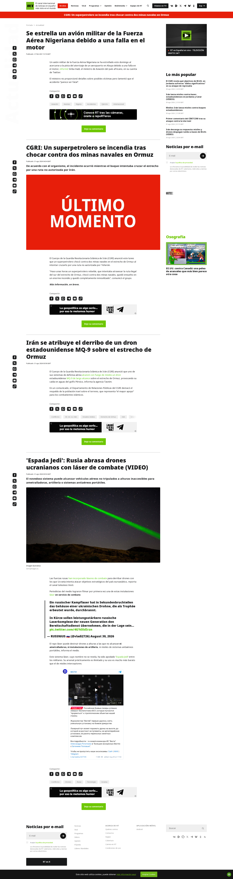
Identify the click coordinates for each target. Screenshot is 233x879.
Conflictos (55, 417)
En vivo (63, 5)
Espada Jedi (122, 656)
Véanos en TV (160, 5)
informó (64, 69)
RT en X (46, 861)
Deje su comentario (93, 128)
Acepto (181, 162)
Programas (94, 5)
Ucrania (104, 782)
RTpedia (77, 844)
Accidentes (91, 104)
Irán (123, 417)
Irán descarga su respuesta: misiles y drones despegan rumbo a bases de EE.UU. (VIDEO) (186, 132)
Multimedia (120, 5)
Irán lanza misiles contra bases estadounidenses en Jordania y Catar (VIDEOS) (184, 97)
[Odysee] (183, 837)
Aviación (54, 104)
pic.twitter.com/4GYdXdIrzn (71, 629)
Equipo (108, 837)
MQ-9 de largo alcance (78, 378)
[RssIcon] (205, 837)
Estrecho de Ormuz (108, 417)
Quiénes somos (111, 829)
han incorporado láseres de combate (87, 578)
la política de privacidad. (184, 162)
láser (52, 594)
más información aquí (126, 874)
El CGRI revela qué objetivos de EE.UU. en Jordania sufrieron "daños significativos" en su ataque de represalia (186, 83)
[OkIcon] (194, 6)
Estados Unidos (89, 417)
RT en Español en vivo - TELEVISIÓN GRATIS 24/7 (186, 52)
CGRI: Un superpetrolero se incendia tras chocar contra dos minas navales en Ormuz (116, 14)
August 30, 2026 (102, 636)
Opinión (108, 5)
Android (140, 829)
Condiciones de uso (113, 848)
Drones (68, 782)
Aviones (67, 104)
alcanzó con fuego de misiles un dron (101, 375)
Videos (77, 837)
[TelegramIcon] (185, 6)
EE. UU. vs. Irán (71, 417)
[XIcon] (181, 6)
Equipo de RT (136, 5)
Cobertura (109, 840)
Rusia (79, 782)
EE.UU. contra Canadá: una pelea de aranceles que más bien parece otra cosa (186, 271)
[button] (186, 35)
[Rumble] (176, 6)
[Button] (148, 6)
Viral (84, 5)
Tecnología (91, 782)
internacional (119, 104)
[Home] (30, 6)
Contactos (109, 833)
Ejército (105, 104)
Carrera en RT (110, 844)
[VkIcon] (172, 6)
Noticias (75, 5)
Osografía (175, 237)
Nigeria (78, 104)
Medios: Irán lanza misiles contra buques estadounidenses (186, 109)
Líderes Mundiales (81, 848)
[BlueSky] (189, 6)
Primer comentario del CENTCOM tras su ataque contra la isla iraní (185, 119)
